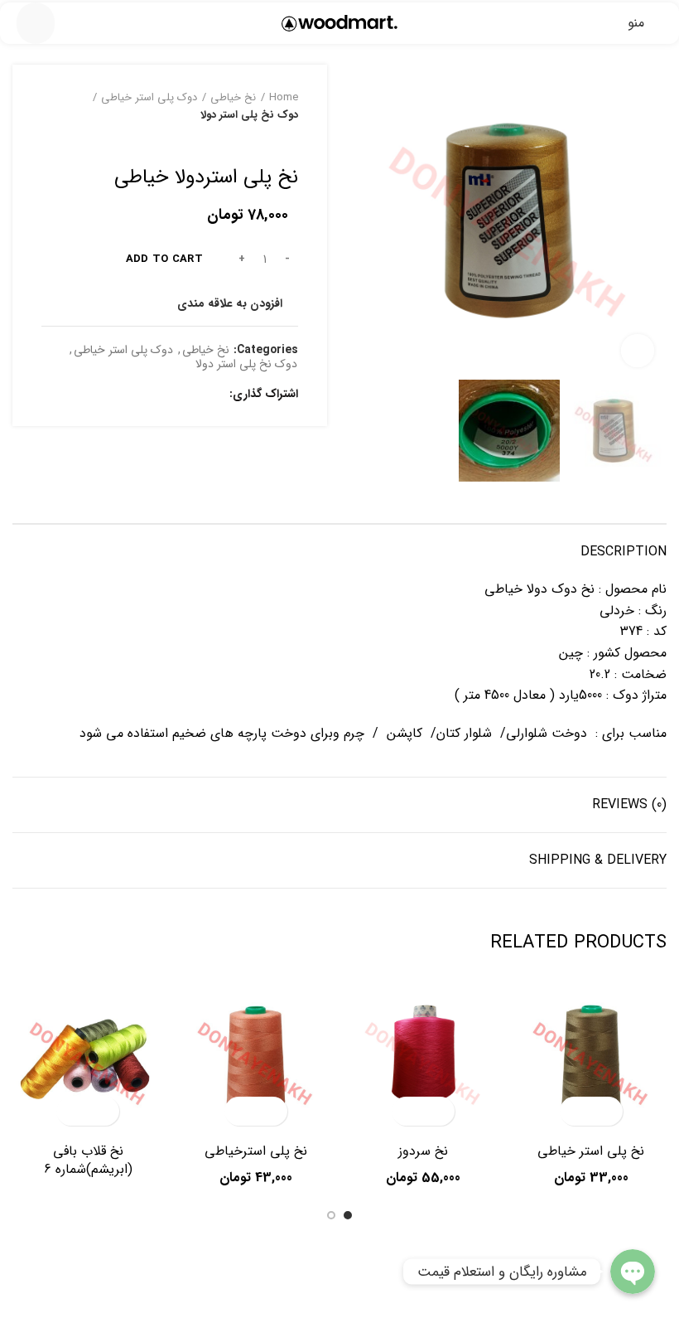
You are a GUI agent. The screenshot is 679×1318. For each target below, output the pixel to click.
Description (623, 551)
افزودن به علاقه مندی (229, 303)
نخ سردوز (423, 1151)
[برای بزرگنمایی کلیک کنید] (637, 350)
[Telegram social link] (136, 394)
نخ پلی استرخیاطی (256, 1151)
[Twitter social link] (193, 394)
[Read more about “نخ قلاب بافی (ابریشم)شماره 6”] (102, 1111)
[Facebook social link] (212, 394)
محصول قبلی (290, 141)
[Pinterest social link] (174, 394)
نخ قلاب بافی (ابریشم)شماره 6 (88, 1160)
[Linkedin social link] (155, 394)
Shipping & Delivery (598, 860)
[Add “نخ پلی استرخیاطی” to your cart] (270, 1111)
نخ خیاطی (233, 98)
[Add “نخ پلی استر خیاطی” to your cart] (605, 1111)
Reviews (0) (629, 804)
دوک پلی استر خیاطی (149, 98)
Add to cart (164, 259)
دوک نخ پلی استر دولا (249, 115)
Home (283, 98)
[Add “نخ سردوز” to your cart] (437, 1111)
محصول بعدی (256, 141)
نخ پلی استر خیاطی (590, 1151)
